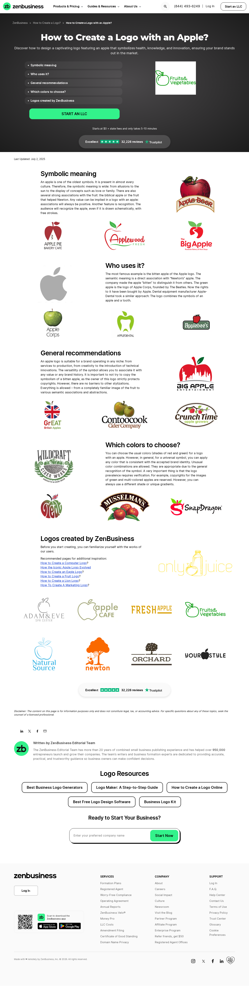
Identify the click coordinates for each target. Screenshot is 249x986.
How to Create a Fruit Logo (60, 576)
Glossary (215, 924)
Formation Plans (110, 883)
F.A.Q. (213, 889)
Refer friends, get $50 (169, 936)
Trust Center (217, 918)
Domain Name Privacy (114, 942)
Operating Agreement (114, 901)
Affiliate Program (166, 924)
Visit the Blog (163, 912)
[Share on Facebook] (38, 732)
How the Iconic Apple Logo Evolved (66, 567)
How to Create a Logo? (47, 23)
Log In (26, 890)
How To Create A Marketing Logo (64, 585)
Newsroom (162, 907)
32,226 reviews (132, 142)
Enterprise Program (167, 930)
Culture (160, 901)
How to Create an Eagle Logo (61, 571)
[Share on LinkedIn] (23, 732)
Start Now (164, 835)
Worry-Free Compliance (116, 895)
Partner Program (166, 918)
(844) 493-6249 (187, 6)
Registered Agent (111, 889)
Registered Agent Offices (171, 942)
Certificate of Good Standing (118, 936)
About (159, 883)
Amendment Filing (112, 930)
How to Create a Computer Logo (64, 563)
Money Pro (107, 918)
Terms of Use (218, 907)
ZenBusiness (20, 23)
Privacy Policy (218, 912)
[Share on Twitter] (30, 732)
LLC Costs (107, 924)
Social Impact (163, 895)
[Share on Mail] (46, 732)
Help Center (217, 895)
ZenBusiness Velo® (113, 912)
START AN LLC (74, 114)
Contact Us (216, 901)
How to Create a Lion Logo (60, 580)
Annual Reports (110, 907)
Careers (160, 889)
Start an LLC (233, 6)
